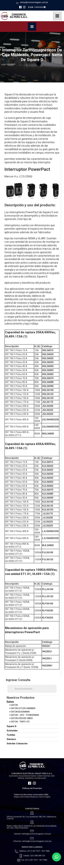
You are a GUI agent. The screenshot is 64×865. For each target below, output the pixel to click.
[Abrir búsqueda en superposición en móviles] (32, 688)
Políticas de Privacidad (32, 788)
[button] (56, 857)
